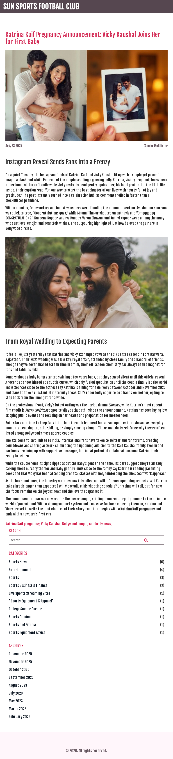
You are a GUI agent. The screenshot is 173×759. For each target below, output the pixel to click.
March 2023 (17, 709)
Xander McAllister (156, 146)
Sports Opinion (20, 617)
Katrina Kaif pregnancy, (22, 524)
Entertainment (20, 570)
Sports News (18, 562)
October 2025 (19, 669)
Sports (14, 577)
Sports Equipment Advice (27, 632)
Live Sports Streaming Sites (29, 593)
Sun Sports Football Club (41, 6)
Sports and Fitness (22, 624)
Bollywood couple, (75, 524)
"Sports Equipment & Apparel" (31, 601)
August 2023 (18, 685)
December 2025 (20, 654)
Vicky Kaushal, (51, 524)
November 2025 (20, 661)
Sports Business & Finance (28, 585)
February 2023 (19, 716)
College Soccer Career (25, 609)
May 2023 (16, 701)
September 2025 (21, 677)
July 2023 (16, 693)
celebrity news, (100, 524)
